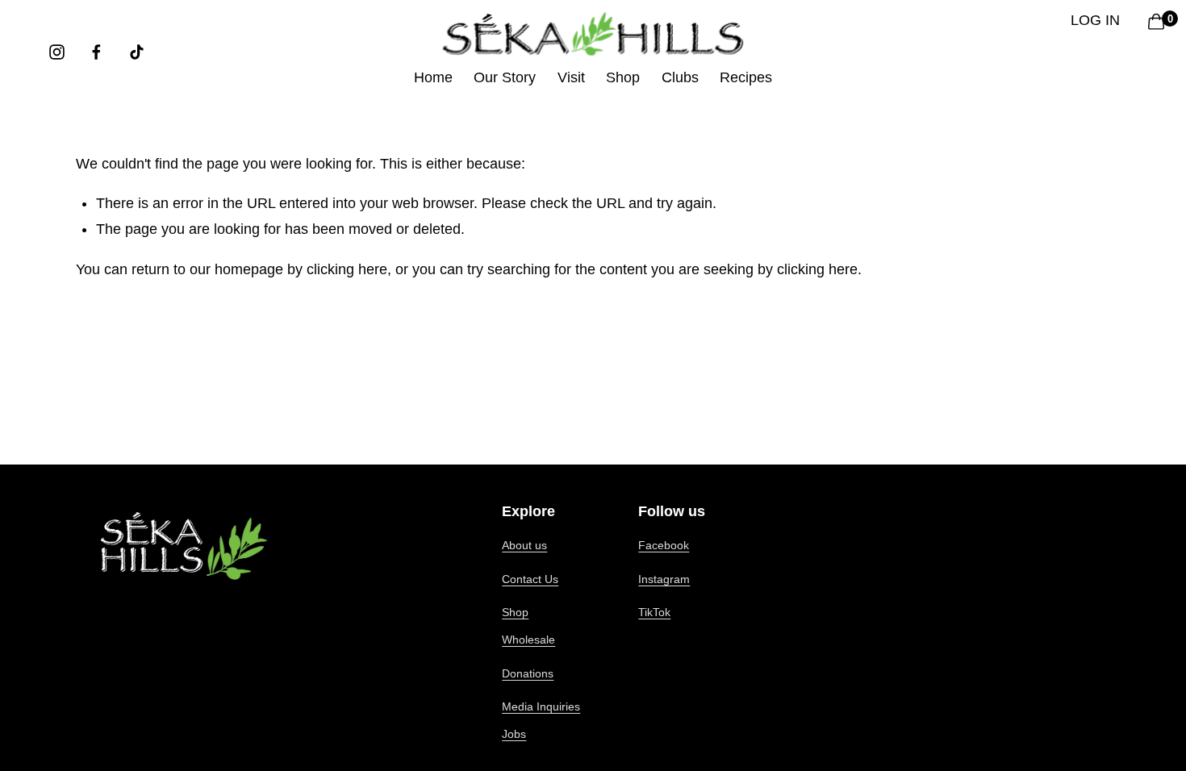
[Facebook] (96, 52)
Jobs (514, 733)
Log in (1095, 20)
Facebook (663, 545)
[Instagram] (57, 52)
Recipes (746, 77)
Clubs (680, 77)
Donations (527, 673)
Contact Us (530, 579)
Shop (515, 612)
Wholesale (528, 639)
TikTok (654, 612)
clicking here (347, 269)
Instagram (664, 579)
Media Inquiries (541, 706)
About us (524, 545)
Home (433, 77)
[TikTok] (136, 52)
